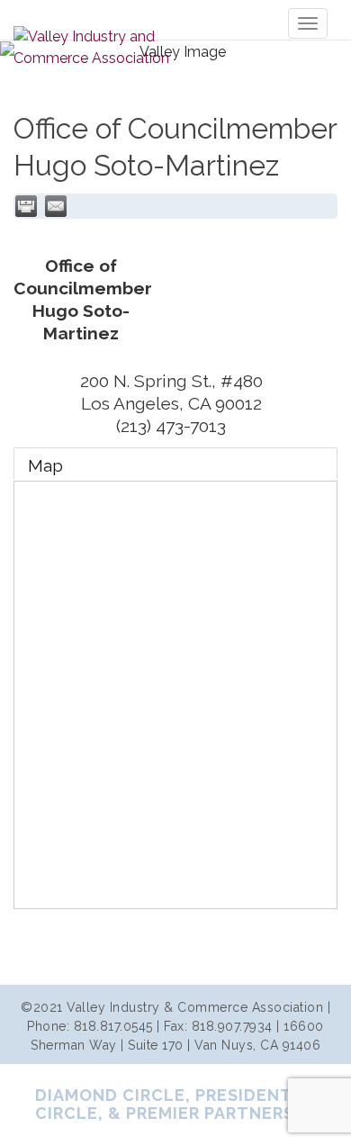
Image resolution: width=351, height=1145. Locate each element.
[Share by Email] (56, 206)
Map (45, 465)
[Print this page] (26, 206)
